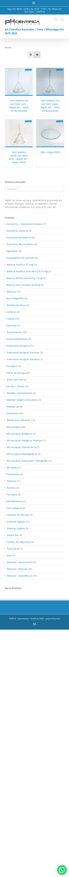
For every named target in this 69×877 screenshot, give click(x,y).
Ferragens (12, 366)
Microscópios (14, 426)
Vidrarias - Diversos (17, 568)
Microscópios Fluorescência (21, 447)
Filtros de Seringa (16, 372)
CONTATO (40, 11)
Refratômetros (14, 501)
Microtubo (12, 467)
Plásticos (11, 481)
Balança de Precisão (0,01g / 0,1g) (25, 278)
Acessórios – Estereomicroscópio (24, 223)
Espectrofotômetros (17, 338)
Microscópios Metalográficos (22, 453)
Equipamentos (14, 332)
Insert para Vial (15, 379)
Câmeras (11, 311)
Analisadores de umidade (20, 257)
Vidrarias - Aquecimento (20, 562)
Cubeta (10, 318)
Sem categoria (14, 508)
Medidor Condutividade (19, 393)
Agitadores (12, 251)
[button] (62, 870)
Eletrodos (12, 325)
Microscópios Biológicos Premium (25, 440)
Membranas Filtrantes (18, 420)
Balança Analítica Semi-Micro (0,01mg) (27, 271)
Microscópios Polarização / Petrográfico (28, 460)
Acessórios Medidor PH (19, 237)
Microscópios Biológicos (19, 433)
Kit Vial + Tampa (15, 386)
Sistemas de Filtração (18, 514)
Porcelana (12, 494)
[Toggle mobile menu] (62, 19)
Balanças (11, 291)
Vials (9, 555)
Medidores (12, 413)
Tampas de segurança (18, 541)
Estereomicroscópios (18, 345)
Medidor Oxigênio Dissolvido (22, 399)
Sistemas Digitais (16, 521)
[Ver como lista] (37, 55)
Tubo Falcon (13, 548)
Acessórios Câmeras (17, 230)
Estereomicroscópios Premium (23, 352)
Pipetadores (13, 474)
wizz (58, 618)
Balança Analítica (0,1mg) (20, 264)
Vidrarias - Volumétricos (19, 575)
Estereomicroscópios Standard (23, 359)
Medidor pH (13, 406)
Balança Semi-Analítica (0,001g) (23, 284)
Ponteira (11, 487)
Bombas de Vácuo (16, 305)
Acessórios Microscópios (20, 244)
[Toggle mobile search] (56, 19)
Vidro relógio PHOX (50, 152)
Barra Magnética (16, 298)
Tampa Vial (13, 535)
